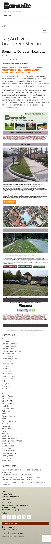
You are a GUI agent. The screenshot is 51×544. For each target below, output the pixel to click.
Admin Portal (8, 527)
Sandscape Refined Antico (12, 441)
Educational (6, 371)
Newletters (6, 406)
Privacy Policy (7, 494)
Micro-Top (6, 398)
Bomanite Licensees (10, 344)
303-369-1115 (7, 510)
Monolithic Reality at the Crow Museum (17, 475)
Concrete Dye (7, 361)
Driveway (5, 368)
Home (4, 492)
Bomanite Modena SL (10, 346)
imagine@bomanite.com (21, 510)
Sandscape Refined (9, 438)
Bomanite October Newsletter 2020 (24, 53)
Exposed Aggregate (9, 376)
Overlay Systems (8, 408)
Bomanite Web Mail (11, 529)
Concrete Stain (7, 364)
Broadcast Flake (8, 354)
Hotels (4, 391)
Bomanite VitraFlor (9, 349)
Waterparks (6, 461)
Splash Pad (6, 443)
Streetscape (6, 448)
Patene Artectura (8, 416)
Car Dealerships (8, 356)
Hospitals (5, 388)
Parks (4, 413)
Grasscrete (6, 386)
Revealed (5, 433)
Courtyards (6, 366)
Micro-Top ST (7, 401)
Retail (4, 431)
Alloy (3, 339)
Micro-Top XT (7, 403)
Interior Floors (7, 396)
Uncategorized (7, 456)
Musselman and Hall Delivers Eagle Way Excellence (21, 477)
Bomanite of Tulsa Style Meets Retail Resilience (20, 480)
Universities (6, 458)
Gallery (4, 381)
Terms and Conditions (10, 496)
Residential (6, 426)
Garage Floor (7, 383)
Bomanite (5, 341)
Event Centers (7, 373)
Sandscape (6, 436)
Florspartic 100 (7, 378)
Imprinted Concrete (9, 393)
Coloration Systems (9, 359)
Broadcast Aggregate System (13, 351)
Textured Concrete (9, 451)
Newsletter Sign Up (11, 523)
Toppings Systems (9, 453)
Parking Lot (6, 411)
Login (4, 26)
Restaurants (6, 428)
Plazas (4, 418)
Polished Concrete (9, 421)
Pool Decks (6, 423)
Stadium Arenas (8, 446)
